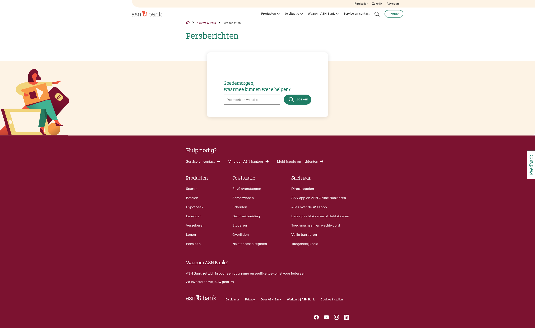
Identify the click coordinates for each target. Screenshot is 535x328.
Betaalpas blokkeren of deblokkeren (320, 216)
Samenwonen (243, 198)
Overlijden (240, 234)
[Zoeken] (377, 14)
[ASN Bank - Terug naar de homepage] (201, 299)
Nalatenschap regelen (249, 244)
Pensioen (193, 244)
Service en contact (356, 13)
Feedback (530, 165)
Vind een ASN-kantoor (246, 161)
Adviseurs (393, 3)
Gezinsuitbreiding (246, 216)
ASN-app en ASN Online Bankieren (318, 198)
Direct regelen (302, 188)
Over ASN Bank (271, 299)
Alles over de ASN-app (309, 207)
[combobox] (252, 100)
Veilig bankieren (304, 234)
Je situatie (292, 13)
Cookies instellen (332, 299)
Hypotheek (194, 207)
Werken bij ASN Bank (301, 299)
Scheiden (239, 207)
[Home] (147, 14)
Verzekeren (195, 225)
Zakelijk (377, 3)
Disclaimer (232, 299)
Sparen (191, 188)
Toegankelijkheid (304, 244)
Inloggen (394, 13)
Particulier (361, 3)
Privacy (250, 299)
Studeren (239, 225)
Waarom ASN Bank (321, 13)
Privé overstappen (246, 188)
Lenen (191, 234)
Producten (268, 13)
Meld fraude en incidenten (298, 161)
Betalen (192, 198)
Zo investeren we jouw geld (208, 282)
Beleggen (193, 216)
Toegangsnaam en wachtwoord (315, 225)
